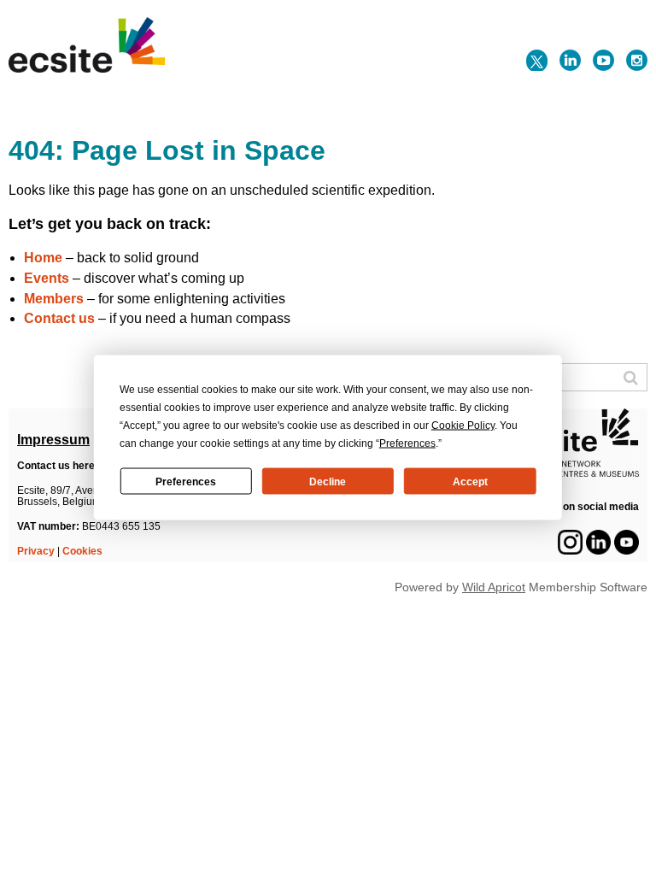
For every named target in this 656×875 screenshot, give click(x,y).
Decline (327, 481)
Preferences (185, 481)
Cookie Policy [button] (463, 426)
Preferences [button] (407, 443)
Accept (470, 481)
